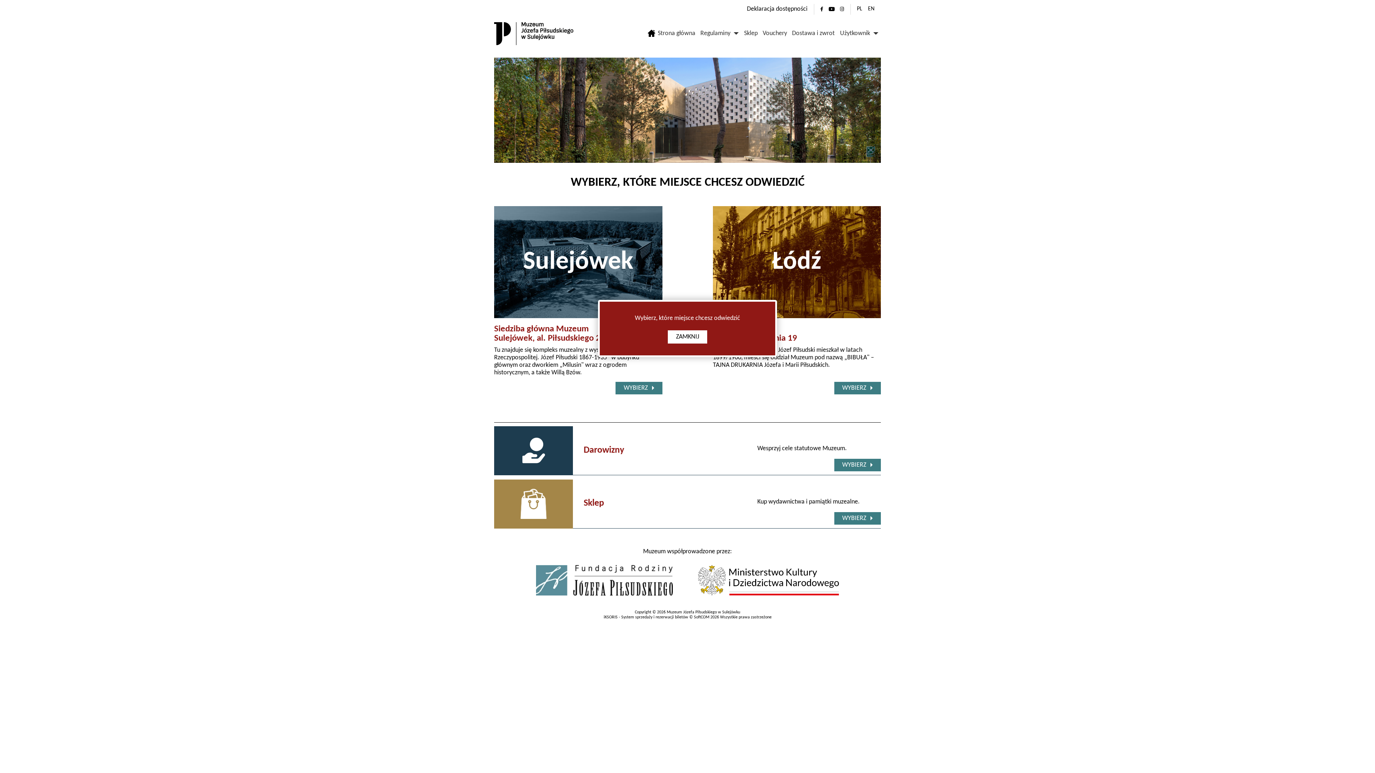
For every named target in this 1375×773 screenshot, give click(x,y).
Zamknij (687, 337)
